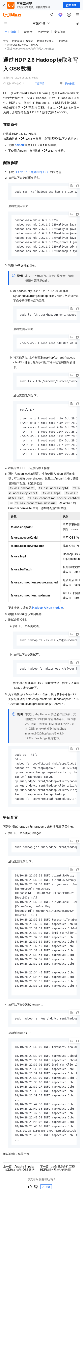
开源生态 (63, 40)
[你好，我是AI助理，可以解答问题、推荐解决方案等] (60, 14)
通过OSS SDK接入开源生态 (22, 44)
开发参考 (26, 31)
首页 (5, 41)
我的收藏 (70, 83)
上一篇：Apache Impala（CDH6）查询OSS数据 (18, 1168)
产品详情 (39, 83)
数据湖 (29, 40)
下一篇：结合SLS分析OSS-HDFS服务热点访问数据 (58, 1168)
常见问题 (59, 31)
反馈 (48, 1186)
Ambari (19, 145)
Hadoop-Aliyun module (47, 607)
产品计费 (43, 31)
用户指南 (10, 31)
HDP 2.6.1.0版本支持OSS (32, 172)
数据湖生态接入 (45, 40)
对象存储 (17, 40)
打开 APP (71, 5)
